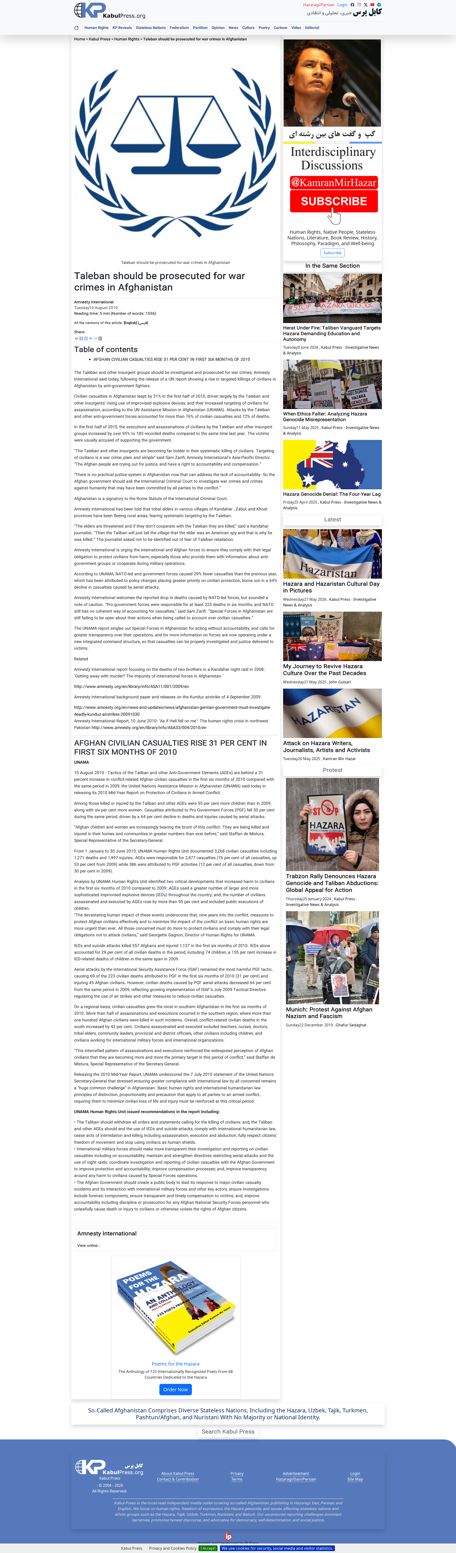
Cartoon (280, 28)
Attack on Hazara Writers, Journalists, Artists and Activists (326, 747)
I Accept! (208, 1548)
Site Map (355, 1479)
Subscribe (333, 252)
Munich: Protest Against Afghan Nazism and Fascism (329, 1013)
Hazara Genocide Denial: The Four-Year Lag (332, 494)
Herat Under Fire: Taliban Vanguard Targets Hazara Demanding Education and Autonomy (332, 333)
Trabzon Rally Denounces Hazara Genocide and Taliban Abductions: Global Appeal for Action (332, 883)
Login (355, 1473)
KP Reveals (122, 28)
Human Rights (97, 28)
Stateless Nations (151, 28)
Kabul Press (99, 40)
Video (296, 28)
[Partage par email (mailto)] (76, 339)
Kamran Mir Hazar (339, 758)
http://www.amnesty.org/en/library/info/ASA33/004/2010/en (149, 728)
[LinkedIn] (86, 339)
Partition (200, 28)
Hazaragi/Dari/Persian (296, 1479)
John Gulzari (340, 682)
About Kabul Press (177, 1473)
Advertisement (296, 1473)
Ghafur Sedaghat (351, 1025)
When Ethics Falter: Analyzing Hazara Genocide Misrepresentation (325, 417)
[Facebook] (81, 339)
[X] (100, 339)
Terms (236, 1479)
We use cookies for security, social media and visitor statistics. (277, 1548)
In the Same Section (332, 266)
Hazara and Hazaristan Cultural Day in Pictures (331, 588)
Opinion (218, 28)
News (233, 28)
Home (79, 40)
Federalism (179, 28)
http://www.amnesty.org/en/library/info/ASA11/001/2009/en (131, 687)
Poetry (264, 28)
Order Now (175, 1389)
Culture (248, 28)
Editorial (312, 28)
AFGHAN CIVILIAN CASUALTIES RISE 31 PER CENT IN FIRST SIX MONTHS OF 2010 (172, 360)
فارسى (143, 323)
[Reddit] (95, 339)
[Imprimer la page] (91, 339)
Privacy (237, 1473)
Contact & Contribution (178, 1479)
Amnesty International (94, 302)
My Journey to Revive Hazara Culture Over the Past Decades (324, 670)
